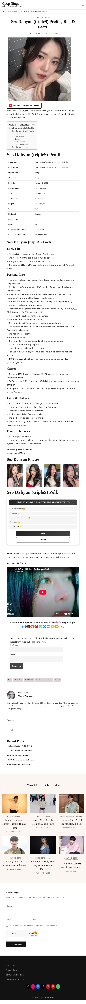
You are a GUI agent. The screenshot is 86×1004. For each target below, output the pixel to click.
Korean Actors (71, 860)
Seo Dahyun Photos (20, 147)
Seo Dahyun (40, 680)
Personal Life (19, 136)
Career (17, 139)
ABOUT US (11, 965)
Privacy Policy (12, 970)
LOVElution (18, 680)
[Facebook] (24, 626)
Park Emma (35, 34)
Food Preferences (21, 144)
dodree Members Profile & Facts (18, 755)
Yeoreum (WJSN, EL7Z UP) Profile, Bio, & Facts (43, 865)
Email (12, 654)
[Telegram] (48, 626)
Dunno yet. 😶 (16, 526)
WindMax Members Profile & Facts (19, 746)
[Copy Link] (53, 626)
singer (50, 680)
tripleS (16, 114)
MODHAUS (29, 680)
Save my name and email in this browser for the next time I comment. (33, 926)
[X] (28, 626)
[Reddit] (32, 626)
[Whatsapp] (40, 626)
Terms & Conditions (15, 974)
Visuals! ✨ (15, 513)
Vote (43, 533)
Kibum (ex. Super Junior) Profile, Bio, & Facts (14, 823)
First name (14, 645)
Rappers (79, 816)
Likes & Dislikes (20, 142)
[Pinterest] (36, 626)
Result (43, 540)
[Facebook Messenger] (44, 626)
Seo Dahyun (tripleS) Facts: (23, 131)
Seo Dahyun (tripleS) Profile (21, 128)
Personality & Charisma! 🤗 (21, 518)
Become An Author (15, 979)
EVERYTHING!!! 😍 (18, 509)
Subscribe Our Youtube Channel (26, 106)
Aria (9, 680)
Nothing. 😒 (16, 522)
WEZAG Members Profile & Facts (19, 750)
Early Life (18, 134)
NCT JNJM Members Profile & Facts (20, 760)
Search (10, 720)
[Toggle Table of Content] (32, 124)
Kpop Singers (12, 3)
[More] (57, 626)
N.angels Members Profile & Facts (19, 764)
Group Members (43, 18)
